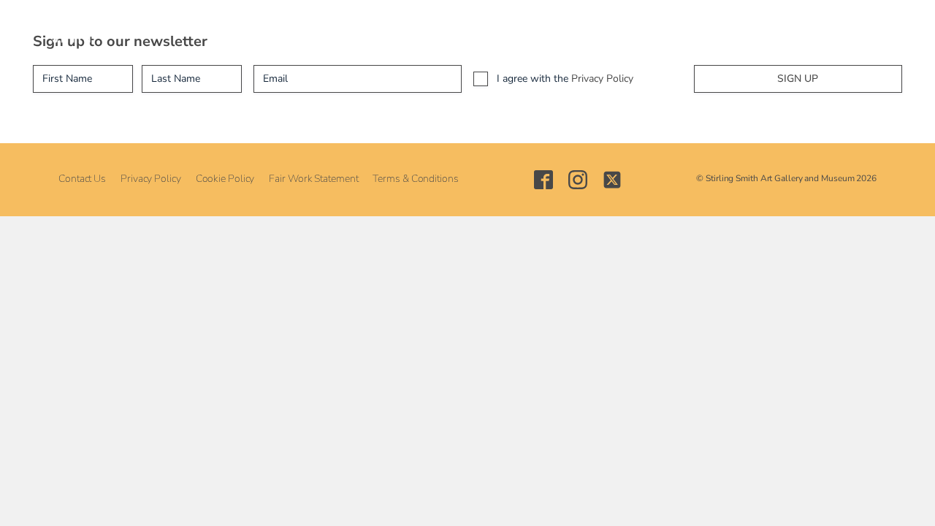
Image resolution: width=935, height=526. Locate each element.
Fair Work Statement (313, 179)
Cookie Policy (225, 179)
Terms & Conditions (415, 179)
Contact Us (82, 179)
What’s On (280, 29)
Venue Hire (519, 29)
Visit (214, 29)
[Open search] (765, 30)
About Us (153, 29)
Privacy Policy (602, 78)
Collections (364, 29)
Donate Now (708, 29)
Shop (587, 29)
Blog (638, 29)
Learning (441, 29)
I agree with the (565, 78)
